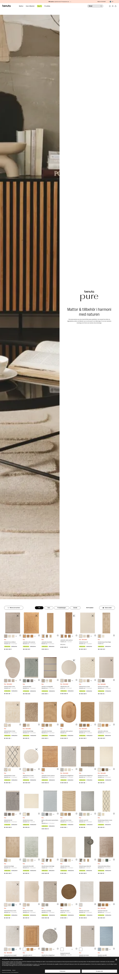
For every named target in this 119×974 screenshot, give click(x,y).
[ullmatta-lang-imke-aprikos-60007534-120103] (50, 860)
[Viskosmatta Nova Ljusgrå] (12, 936)
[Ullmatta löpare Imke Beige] (50, 847)
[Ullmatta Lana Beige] (50, 891)
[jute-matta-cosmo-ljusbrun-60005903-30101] (43, 769)
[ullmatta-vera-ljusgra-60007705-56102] (28, 814)
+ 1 (34, 680)
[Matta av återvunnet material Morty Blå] (50, 801)
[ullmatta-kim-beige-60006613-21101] (13, 814)
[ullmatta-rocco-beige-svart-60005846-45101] (62, 769)
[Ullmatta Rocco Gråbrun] (12, 623)
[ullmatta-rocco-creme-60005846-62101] (9, 636)
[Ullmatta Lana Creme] (87, 891)
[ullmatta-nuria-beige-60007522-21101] (5, 860)
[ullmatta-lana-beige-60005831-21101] (43, 904)
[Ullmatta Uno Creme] (87, 936)
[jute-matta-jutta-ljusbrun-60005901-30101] (24, 636)
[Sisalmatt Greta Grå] (106, 891)
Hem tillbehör (30, 6)
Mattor (21, 6)
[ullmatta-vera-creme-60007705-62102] (24, 814)
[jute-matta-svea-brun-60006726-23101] (46, 725)
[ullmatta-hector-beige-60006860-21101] (99, 680)
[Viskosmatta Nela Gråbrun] (106, 847)
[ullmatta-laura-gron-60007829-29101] (88, 814)
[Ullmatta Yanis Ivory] (68, 847)
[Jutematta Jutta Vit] (31, 936)
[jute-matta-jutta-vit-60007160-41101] (24, 949)
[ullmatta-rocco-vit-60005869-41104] (62, 680)
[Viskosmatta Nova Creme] (12, 891)
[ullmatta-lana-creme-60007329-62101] (80, 904)
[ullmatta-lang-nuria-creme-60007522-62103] (103, 636)
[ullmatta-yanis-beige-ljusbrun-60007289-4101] (65, 860)
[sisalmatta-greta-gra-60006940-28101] (84, 725)
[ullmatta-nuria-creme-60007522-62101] (9, 860)
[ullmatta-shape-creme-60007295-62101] (5, 680)
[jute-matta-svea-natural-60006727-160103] (43, 636)
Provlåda (47, 6)
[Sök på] (101, 6)
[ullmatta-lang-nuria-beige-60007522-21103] (99, 636)
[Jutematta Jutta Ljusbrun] (31, 623)
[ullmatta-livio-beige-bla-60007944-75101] (43, 680)
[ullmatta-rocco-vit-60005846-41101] (13, 636)
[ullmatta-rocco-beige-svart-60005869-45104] (69, 680)
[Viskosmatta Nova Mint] (31, 847)
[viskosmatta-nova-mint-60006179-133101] (24, 860)
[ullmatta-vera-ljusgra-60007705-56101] (106, 769)
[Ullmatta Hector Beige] (106, 667)
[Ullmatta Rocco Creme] (87, 667)
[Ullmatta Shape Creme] (12, 667)
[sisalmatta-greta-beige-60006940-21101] (88, 725)
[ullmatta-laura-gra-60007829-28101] (80, 814)
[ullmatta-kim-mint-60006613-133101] (24, 680)
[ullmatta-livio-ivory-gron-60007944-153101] (46, 680)
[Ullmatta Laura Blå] (106, 936)
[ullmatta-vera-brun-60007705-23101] (103, 769)
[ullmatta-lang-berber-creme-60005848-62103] (103, 814)
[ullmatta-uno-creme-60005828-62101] (80, 949)
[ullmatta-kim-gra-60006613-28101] (31, 680)
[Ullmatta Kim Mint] (31, 667)
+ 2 (34, 636)
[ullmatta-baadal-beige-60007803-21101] (24, 725)
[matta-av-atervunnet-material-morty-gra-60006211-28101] (50, 814)
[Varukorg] (116, 6)
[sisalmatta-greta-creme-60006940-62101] (80, 725)
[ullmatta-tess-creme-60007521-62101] (24, 904)
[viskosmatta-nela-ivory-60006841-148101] (103, 860)
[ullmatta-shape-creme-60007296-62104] (13, 680)
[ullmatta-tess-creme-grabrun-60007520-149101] (28, 904)
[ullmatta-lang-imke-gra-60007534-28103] (46, 860)
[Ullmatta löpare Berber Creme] (106, 801)
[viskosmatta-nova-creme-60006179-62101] (28, 860)
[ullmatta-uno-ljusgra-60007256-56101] (84, 949)
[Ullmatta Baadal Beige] (31, 712)
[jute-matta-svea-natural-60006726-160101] (43, 725)
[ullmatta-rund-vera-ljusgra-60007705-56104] (65, 904)
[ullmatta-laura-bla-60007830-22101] (99, 949)
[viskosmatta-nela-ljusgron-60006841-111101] (106, 860)
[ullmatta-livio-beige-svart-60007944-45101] (50, 680)
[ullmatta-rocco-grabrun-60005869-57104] (65, 680)
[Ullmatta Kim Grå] (12, 801)
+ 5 (16, 636)
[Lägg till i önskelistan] (20, 635)
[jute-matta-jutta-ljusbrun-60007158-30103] (65, 636)
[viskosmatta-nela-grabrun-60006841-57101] (99, 860)
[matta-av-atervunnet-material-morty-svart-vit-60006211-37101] (46, 814)
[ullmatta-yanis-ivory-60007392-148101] (69, 860)
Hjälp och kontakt (101, 1)
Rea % (39, 6)
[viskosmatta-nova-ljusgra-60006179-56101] (31, 860)
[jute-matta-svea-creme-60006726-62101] (50, 725)
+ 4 (72, 680)
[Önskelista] (110, 6)
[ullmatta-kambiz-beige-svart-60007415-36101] (80, 769)
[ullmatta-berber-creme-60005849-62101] (9, 725)
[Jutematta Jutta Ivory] (106, 712)
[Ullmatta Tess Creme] (31, 891)
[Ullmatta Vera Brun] (68, 891)
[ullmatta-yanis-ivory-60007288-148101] (62, 860)
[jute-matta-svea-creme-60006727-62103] (50, 636)
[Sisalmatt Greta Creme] (87, 712)
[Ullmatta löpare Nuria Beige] (106, 623)
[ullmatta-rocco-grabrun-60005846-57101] (5, 636)
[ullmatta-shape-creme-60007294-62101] (9, 680)
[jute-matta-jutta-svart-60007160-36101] (31, 636)
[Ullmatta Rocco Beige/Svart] (68, 756)
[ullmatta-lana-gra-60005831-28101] (46, 904)
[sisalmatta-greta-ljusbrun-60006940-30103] (69, 949)
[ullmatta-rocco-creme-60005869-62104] (24, 769)
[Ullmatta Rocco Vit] (87, 623)
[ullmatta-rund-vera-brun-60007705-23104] (62, 904)
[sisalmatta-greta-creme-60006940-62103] (65, 949)
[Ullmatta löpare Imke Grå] (87, 847)
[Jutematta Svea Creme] (68, 801)
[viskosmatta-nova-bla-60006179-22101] (13, 904)
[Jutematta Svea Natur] (50, 623)
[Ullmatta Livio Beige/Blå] (50, 667)
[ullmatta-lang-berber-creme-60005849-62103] (99, 814)
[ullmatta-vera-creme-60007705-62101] (99, 769)
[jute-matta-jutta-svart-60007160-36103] (69, 636)
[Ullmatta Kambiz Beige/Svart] (87, 756)
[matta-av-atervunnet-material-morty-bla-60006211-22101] (43, 814)
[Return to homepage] (6, 6)
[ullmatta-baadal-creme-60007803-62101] (28, 725)
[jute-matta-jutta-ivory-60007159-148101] (99, 725)
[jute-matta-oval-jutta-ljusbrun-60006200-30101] (62, 725)
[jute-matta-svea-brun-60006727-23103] (46, 636)
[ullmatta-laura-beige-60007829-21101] (84, 814)
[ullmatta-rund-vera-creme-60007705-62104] (69, 904)
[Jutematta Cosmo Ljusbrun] (50, 756)
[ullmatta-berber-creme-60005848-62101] (5, 725)
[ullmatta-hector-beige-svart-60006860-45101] (103, 680)
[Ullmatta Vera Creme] (106, 756)
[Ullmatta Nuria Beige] (12, 847)
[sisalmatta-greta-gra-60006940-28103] (62, 949)
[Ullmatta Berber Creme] (12, 712)
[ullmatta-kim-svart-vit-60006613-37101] (28, 680)
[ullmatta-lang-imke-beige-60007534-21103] (43, 860)
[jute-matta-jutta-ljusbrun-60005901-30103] (62, 636)
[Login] (113, 6)
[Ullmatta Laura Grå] (87, 801)
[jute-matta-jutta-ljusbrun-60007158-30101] (28, 636)
